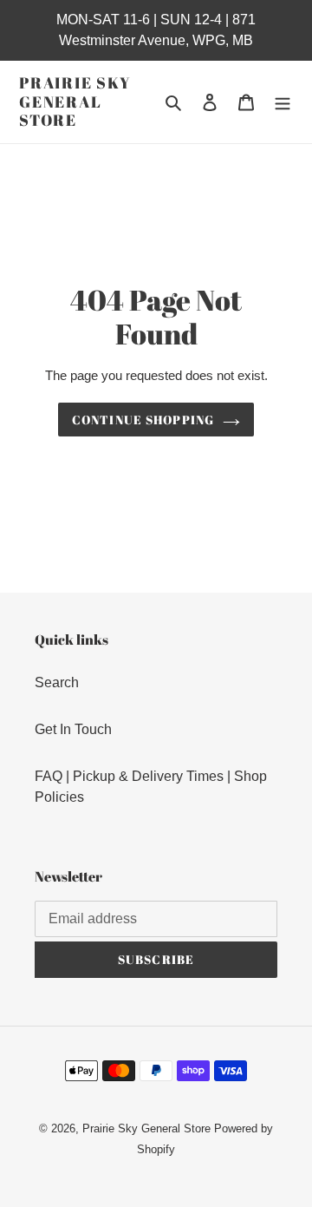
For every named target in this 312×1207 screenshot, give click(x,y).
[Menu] (282, 101)
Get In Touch (73, 729)
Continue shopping (143, 419)
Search (57, 682)
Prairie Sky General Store (75, 102)
